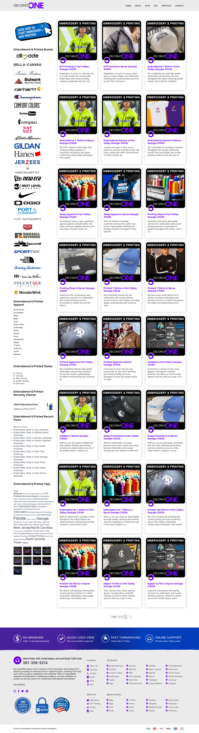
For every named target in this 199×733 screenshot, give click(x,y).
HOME (128, 6)
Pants (16, 330)
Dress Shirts (19, 324)
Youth (16, 351)
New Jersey (21, 378)
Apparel (17, 354)
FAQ (155, 6)
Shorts (16, 333)
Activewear (18, 312)
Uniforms (17, 348)
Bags (16, 318)
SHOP (147, 6)
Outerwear (18, 327)
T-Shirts (17, 345)
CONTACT (179, 6)
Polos (16, 336)
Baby (16, 315)
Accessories (19, 309)
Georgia (19, 375)
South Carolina (22, 381)
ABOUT (138, 6)
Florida (19, 373)
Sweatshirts (19, 339)
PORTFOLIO (166, 6)
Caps (16, 321)
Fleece (16, 342)
